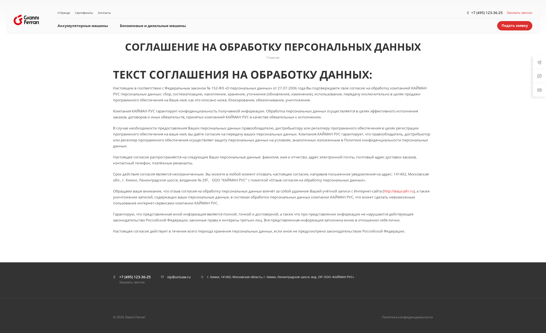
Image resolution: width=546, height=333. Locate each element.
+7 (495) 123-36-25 (487, 12)
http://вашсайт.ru (399, 191)
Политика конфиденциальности (407, 317)
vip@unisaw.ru (179, 277)
